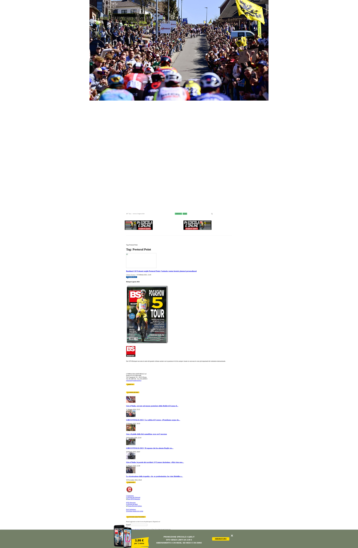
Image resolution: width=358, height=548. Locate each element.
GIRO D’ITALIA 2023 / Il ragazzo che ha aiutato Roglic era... (149, 448)
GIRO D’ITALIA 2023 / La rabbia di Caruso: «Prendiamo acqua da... (153, 420)
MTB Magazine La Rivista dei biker (132, 503)
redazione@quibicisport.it (133, 380)
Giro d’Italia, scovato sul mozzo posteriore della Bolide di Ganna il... (152, 406)
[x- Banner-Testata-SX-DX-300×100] (139, 229)
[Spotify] (224, 214)
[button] (212, 213)
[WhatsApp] (228, 214)
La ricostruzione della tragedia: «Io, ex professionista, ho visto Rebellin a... (154, 476)
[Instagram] (217, 214)
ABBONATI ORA (221, 539)
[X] (226, 214)
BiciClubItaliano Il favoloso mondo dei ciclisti (134, 510)
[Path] (221, 214)
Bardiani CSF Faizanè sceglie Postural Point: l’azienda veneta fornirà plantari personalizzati (161, 271)
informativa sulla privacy (134, 529)
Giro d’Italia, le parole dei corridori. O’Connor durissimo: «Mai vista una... (155, 462)
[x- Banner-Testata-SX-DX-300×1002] (197, 229)
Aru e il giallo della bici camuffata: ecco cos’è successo (146, 434)
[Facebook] (214, 214)
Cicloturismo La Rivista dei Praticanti (133, 496)
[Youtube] (231, 214)
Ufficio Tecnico (130, 275)
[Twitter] (129, 389)
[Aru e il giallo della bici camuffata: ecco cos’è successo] (130, 430)
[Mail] (219, 214)
